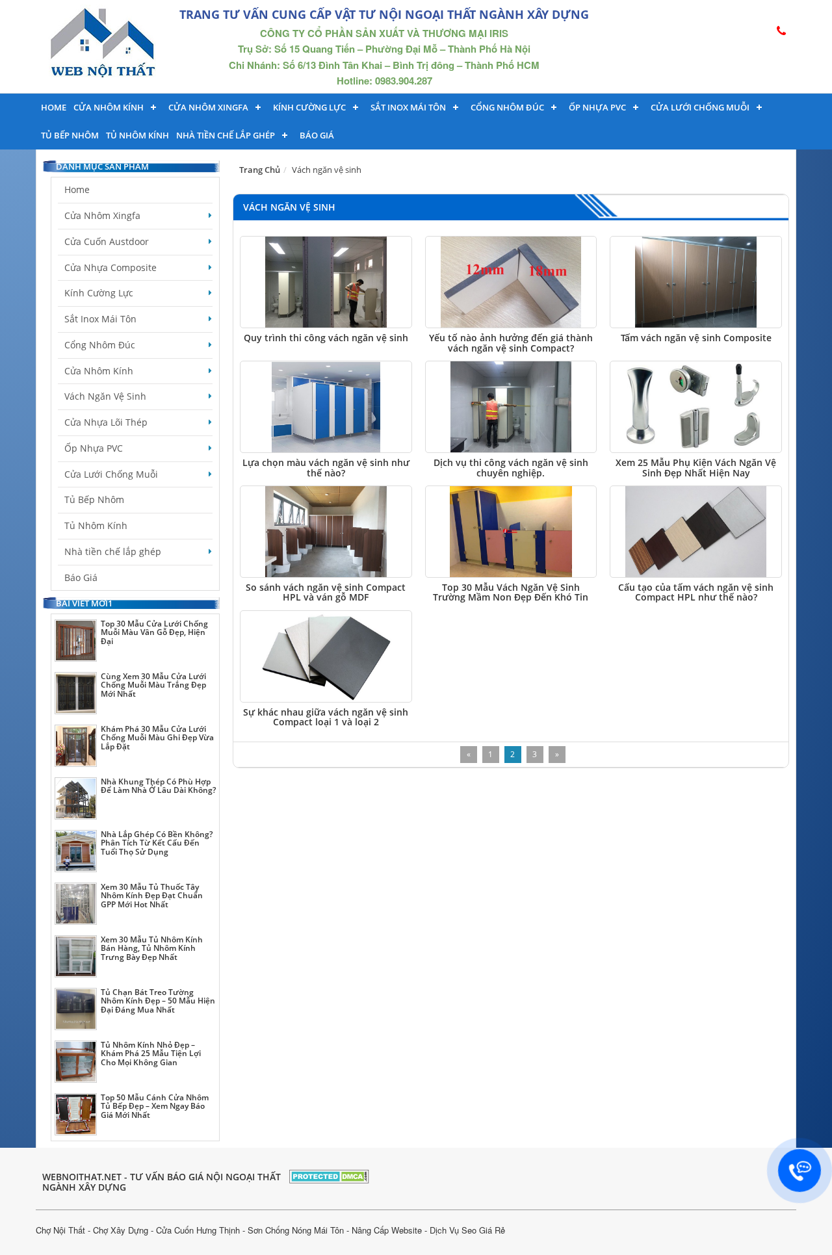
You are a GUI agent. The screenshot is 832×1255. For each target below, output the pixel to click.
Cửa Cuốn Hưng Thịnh (198, 1230)
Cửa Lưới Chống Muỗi (700, 107)
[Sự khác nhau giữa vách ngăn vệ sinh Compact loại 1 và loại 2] (325, 656)
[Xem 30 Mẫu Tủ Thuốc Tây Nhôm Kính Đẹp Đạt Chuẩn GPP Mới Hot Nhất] (76, 904)
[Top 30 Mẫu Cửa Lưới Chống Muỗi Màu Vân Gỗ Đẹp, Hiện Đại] (76, 640)
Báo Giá (317, 135)
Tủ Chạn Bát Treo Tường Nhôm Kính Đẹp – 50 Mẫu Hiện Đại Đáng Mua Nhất (158, 1001)
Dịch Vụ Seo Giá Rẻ (467, 1230)
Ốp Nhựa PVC (93, 448)
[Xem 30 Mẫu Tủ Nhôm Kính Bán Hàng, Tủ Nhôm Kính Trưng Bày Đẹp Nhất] (76, 956)
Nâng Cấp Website (387, 1230)
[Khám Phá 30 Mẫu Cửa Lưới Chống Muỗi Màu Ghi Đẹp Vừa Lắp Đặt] (76, 746)
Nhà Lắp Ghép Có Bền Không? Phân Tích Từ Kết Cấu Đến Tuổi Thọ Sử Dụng (157, 843)
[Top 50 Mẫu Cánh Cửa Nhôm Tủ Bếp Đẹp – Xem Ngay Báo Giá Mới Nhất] (76, 1114)
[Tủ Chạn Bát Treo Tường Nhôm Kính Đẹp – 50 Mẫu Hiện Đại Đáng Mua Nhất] (76, 1009)
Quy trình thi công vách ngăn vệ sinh (326, 337)
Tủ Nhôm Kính (137, 135)
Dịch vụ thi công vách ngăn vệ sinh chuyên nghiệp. (511, 467)
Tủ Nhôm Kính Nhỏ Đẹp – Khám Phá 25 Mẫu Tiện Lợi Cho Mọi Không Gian (151, 1053)
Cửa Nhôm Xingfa (208, 107)
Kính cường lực (309, 107)
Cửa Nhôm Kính (108, 107)
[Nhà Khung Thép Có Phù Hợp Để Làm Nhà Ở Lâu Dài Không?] (76, 798)
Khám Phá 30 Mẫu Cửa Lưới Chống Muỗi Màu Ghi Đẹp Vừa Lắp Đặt (157, 737)
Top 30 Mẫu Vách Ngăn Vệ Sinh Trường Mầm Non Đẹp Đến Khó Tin (510, 592)
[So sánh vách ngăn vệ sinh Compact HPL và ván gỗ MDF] (325, 531)
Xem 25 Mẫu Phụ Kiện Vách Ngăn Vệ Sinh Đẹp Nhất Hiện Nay (696, 467)
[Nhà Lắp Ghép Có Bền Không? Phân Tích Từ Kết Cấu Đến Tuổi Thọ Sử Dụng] (76, 851)
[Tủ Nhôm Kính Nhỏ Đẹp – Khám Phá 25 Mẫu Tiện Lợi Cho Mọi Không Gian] (76, 1062)
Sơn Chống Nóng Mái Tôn (296, 1230)
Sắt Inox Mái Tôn (408, 107)
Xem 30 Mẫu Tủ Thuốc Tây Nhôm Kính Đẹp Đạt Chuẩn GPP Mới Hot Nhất (152, 895)
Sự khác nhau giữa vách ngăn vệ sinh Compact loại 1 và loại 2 (325, 717)
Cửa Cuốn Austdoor (106, 241)
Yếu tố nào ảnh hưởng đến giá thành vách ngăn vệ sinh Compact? (511, 342)
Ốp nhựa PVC (597, 107)
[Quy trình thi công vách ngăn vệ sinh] (325, 282)
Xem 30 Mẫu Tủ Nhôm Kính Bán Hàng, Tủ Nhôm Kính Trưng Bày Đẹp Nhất (152, 948)
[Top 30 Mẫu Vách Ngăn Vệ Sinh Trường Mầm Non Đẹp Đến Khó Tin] (511, 531)
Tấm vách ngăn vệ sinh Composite (696, 337)
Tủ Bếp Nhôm (70, 135)
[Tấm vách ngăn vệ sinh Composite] (695, 282)
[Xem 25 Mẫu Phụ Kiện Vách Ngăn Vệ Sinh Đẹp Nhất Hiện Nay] (695, 406)
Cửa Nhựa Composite (110, 267)
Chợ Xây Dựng (120, 1230)
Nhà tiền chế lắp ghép (225, 135)
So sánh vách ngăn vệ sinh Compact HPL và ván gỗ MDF (326, 592)
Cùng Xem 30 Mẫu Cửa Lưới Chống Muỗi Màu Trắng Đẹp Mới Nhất (153, 685)
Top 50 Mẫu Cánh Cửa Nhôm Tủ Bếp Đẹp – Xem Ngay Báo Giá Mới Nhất (155, 1106)
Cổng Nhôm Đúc (507, 107)
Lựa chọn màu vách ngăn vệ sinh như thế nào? (326, 467)
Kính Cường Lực (98, 293)
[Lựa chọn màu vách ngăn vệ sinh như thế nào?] (325, 406)
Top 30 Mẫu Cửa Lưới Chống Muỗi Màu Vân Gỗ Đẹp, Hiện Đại (154, 632)
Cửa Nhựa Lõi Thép (106, 422)
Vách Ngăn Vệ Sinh (105, 396)
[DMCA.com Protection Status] (329, 1175)
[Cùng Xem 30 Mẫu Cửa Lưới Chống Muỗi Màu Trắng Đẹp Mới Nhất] (76, 693)
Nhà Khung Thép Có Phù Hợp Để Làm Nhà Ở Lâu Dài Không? (158, 786)
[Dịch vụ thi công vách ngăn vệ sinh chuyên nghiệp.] (511, 406)
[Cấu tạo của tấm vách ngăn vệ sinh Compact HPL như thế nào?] (695, 531)
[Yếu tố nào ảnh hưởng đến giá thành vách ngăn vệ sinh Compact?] (511, 282)
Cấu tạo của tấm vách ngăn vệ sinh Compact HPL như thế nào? (696, 592)
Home (53, 107)
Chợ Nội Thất (60, 1230)
